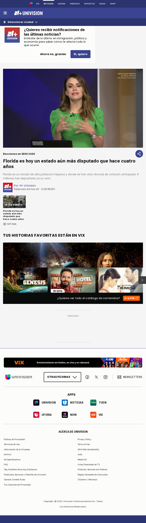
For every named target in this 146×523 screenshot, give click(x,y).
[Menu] (5, 13)
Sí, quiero (80, 54)
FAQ (6, 464)
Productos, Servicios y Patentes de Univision (25, 474)
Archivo (7, 454)
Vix (37, 4)
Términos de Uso (12, 444)
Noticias (48, 4)
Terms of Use (84, 444)
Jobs (80, 454)
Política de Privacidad (14, 439)
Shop (113, 4)
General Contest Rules (14, 479)
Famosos (75, 4)
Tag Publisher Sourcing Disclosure (20, 469)
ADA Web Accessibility (88, 449)
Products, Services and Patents (92, 469)
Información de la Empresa (17, 449)
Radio (102, 4)
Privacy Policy (84, 439)
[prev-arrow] (0, 280)
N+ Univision (28, 185)
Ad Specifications (12, 459)
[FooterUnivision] (18, 377)
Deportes (89, 4)
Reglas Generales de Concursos (93, 474)
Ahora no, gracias (53, 54)
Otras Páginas (58, 377)
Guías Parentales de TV (89, 464)
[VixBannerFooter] (73, 363)
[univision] (28, 13)
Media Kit (82, 459)
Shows (61, 4)
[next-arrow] (142, 280)
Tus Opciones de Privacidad (17, 484)
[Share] (139, 154)
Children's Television (87, 479)
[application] (73, 108)
